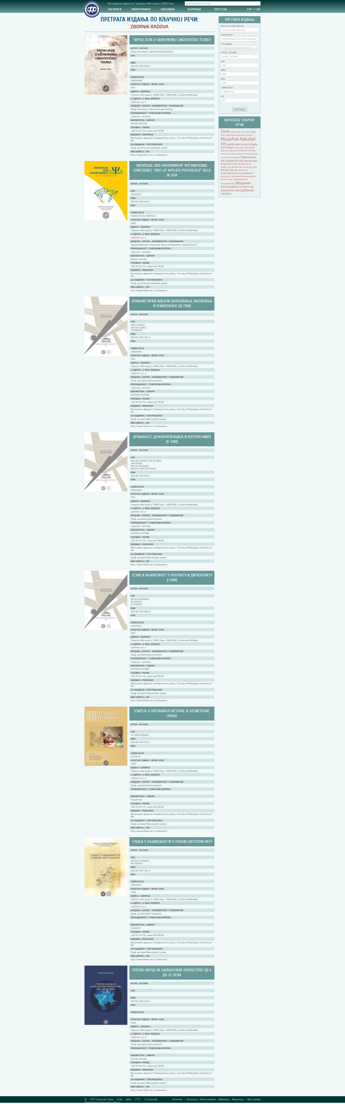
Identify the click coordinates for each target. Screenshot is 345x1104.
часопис (226, 193)
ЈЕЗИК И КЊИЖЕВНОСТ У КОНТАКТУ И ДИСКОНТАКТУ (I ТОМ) (172, 577)
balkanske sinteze (244, 135)
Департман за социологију (244, 167)
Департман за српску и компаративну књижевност (237, 171)
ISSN (223, 79)
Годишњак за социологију (238, 158)
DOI (222, 96)
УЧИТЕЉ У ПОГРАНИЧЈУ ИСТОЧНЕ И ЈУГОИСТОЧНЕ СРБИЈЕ (172, 713)
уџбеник (247, 190)
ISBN (223, 70)
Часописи (115, 9)
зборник (243, 182)
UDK (223, 61)
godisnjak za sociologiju (243, 144)
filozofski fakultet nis (238, 141)
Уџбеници (168, 9)
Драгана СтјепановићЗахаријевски (238, 176)
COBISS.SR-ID (227, 87)
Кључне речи (227, 34)
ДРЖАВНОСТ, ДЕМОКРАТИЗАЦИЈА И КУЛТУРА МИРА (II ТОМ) (172, 439)
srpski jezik (249, 147)
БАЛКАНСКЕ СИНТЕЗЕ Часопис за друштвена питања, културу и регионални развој (239, 153)
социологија (230, 190)
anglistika (230, 135)
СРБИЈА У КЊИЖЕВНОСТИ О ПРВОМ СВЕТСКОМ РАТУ (172, 841)
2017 (223, 135)
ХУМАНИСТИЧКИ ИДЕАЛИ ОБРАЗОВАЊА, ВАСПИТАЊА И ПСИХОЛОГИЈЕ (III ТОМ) (172, 303)
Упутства (220, 9)
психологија (246, 186)
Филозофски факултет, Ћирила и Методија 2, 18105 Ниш (141, 3)
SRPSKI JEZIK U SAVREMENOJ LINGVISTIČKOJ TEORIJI (172, 39)
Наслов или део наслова (232, 26)
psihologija (227, 147)
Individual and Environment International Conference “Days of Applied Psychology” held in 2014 (172, 170)
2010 (238, 132)
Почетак (177, 1099)
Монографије (141, 9)
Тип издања (226, 44)
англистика (227, 179)
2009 (233, 132)
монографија (230, 186)
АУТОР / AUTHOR (228, 52)
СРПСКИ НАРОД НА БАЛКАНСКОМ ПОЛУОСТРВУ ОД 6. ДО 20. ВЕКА (172, 972)
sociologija (239, 147)
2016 (253, 131)
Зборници (194, 9)
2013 (247, 132)
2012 (243, 132)
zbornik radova (228, 150)
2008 (225, 131)
